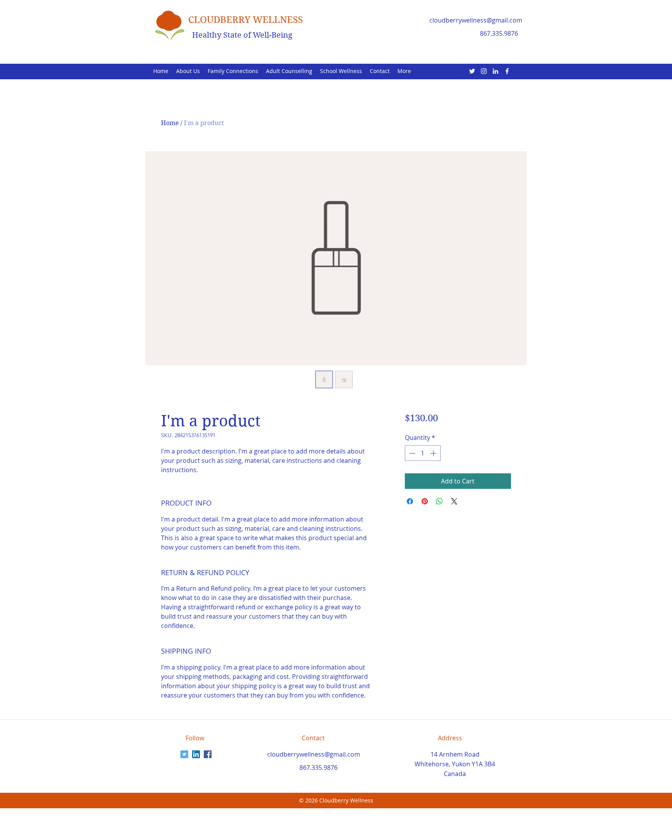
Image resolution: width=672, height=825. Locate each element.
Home (170, 123)
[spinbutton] (423, 453)
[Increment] (434, 453)
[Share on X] (454, 501)
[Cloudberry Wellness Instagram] (484, 71)
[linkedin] (495, 71)
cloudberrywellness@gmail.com (475, 20)
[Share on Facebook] (410, 501)
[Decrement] (411, 453)
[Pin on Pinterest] (424, 501)
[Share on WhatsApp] (439, 501)
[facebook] (507, 71)
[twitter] (472, 71)
